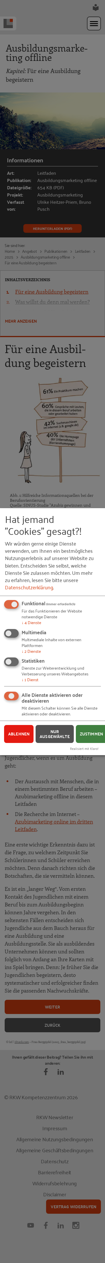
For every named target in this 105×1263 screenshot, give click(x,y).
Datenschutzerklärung (29, 587)
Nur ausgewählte (55, 734)
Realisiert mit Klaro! (84, 748)
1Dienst (30, 679)
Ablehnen (18, 733)
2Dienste (31, 650)
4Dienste (31, 622)
